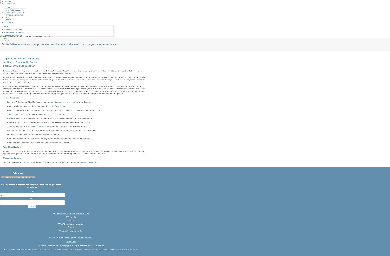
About (8, 20)
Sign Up (32, 206)
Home (8, 8)
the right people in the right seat (63, 102)
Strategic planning (13, 114)
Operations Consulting (15, 12)
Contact (9, 22)
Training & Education (14, 15)
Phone (32, 199)
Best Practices (44, 126)
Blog (8, 17)
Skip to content (5, 1)
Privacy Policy (71, 242)
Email (32, 191)
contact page (84, 162)
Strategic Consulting (15, 10)
